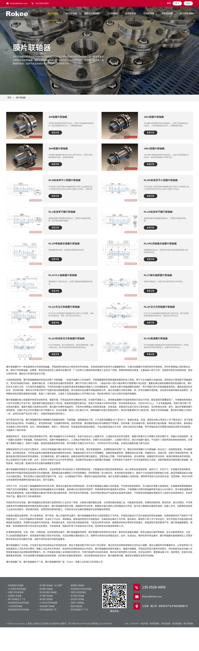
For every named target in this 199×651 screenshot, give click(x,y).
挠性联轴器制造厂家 (47, 610)
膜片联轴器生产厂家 (16, 599)
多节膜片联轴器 (46, 596)
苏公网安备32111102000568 (100, 623)
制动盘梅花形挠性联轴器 (18, 603)
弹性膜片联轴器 (46, 599)
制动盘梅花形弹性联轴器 (81, 589)
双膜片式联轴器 (77, 603)
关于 (177, 3)
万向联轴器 (112, 13)
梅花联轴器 (71, 13)
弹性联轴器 (165, 623)
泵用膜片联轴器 (46, 589)
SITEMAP (134, 623)
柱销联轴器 (148, 13)
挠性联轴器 (177, 623)
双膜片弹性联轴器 (15, 592)
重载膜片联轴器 (77, 585)
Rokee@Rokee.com (18, 3)
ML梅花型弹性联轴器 (48, 603)
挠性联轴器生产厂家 (79, 610)
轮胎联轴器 (167, 13)
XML (127, 623)
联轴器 (17, 13)
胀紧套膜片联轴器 (15, 585)
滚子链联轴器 (186, 13)
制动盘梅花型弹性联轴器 (18, 610)
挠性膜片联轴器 (77, 599)
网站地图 (144, 623)
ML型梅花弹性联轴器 (17, 589)
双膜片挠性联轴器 (78, 592)
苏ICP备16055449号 (77, 623)
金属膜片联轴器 (14, 596)
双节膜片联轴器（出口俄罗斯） (52, 585)
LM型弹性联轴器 (15, 606)
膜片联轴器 (53, 13)
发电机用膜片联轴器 (47, 592)
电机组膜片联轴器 (47, 606)
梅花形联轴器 (76, 606)
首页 (9, 98)
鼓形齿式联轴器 (91, 13)
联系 (188, 3)
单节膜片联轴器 (77, 596)
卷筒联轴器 (130, 13)
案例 (169, 3)
